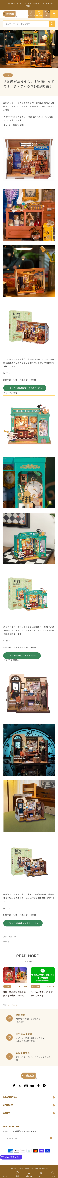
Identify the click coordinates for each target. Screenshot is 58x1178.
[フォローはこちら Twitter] (20, 1083)
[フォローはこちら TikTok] (38, 1083)
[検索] (52, 21)
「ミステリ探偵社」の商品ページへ (23, 920)
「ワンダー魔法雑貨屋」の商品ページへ (25, 385)
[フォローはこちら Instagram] (26, 1083)
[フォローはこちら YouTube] (32, 1083)
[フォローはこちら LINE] (44, 1083)
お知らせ (8, 72)
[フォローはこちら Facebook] (14, 1083)
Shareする (7, 939)
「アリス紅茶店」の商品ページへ (22, 653)
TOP (4, 1002)
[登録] (51, 1135)
